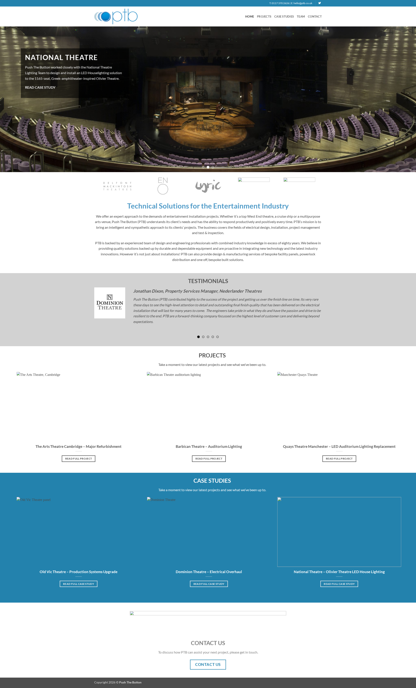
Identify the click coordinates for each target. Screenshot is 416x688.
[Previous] (104, 178)
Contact (315, 16)
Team (301, 16)
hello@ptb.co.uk (303, 3)
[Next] (312, 178)
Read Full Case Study (78, 575)
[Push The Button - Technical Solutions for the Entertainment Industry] (116, 16)
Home (249, 16)
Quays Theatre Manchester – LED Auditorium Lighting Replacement (339, 438)
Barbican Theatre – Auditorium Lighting (209, 438)
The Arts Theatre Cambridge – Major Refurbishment (79, 438)
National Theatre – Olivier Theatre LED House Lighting (339, 563)
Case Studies (284, 16)
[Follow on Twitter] (319, 3)
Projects (264, 16)
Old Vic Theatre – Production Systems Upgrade (78, 563)
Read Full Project (78, 449)
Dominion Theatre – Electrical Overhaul (209, 563)
